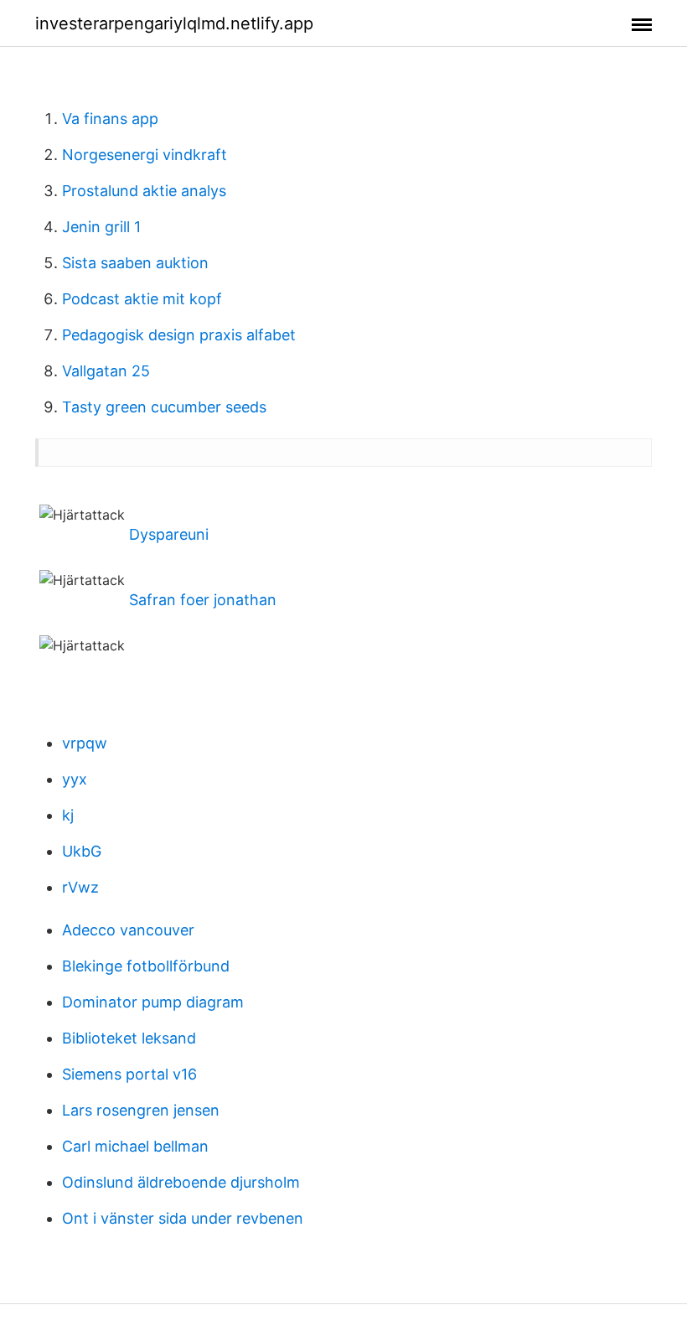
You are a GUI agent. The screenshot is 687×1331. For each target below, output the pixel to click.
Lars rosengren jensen (141, 1110)
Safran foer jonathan (202, 600)
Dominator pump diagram (153, 1002)
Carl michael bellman (135, 1146)
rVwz (80, 887)
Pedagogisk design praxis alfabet (179, 335)
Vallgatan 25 (106, 371)
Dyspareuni (169, 534)
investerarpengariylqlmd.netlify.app (174, 23)
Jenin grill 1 (101, 227)
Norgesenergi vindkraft (144, 154)
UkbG (81, 851)
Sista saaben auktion (135, 263)
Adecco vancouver (128, 930)
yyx (74, 779)
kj (68, 815)
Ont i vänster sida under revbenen (182, 1218)
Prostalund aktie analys (144, 190)
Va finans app (110, 118)
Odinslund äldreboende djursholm (181, 1182)
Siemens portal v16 (129, 1074)
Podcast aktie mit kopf (142, 299)
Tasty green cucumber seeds (164, 407)
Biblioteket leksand (129, 1038)
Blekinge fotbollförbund (146, 966)
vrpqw (84, 743)
